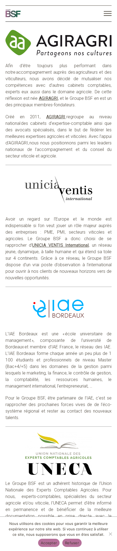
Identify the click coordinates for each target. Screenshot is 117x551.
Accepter (49, 543)
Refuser (72, 543)
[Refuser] (110, 534)
